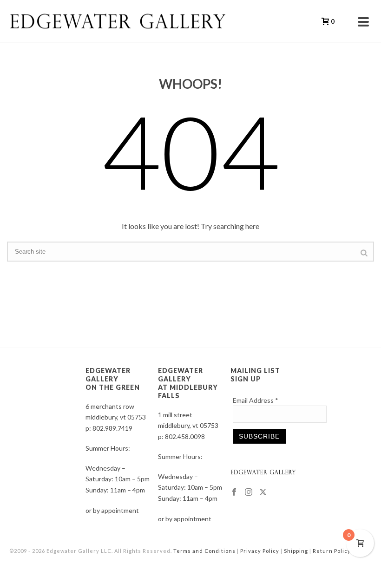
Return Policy (332, 551)
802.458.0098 (185, 436)
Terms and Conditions (204, 551)
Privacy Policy (259, 551)
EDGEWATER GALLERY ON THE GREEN (112, 379)
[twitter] (263, 492)
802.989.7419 (112, 428)
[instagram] (248, 492)
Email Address (255, 400)
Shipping (296, 551)
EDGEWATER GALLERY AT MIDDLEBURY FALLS (188, 383)
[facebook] (234, 492)
